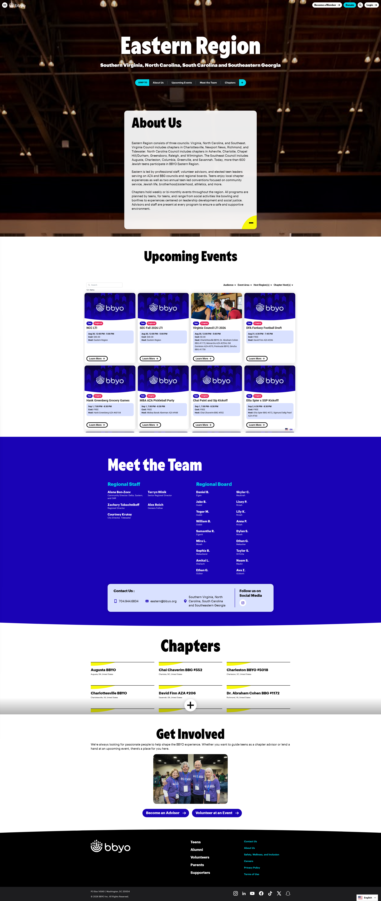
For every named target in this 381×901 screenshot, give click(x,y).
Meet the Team (208, 82)
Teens (195, 842)
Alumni (196, 849)
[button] (4, 5)
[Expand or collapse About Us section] (249, 222)
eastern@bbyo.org (163, 601)
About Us (158, 82)
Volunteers (199, 857)
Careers (248, 861)
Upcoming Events (182, 82)
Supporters (200, 872)
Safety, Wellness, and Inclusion (261, 854)
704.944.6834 (128, 601)
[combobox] (367, 897)
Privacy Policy (252, 867)
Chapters (230, 82)
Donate (350, 4)
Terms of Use (251, 874)
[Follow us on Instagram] (242, 602)
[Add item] (242, 82)
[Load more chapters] (190, 705)
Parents (197, 865)
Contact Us (250, 841)
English (368, 897)
